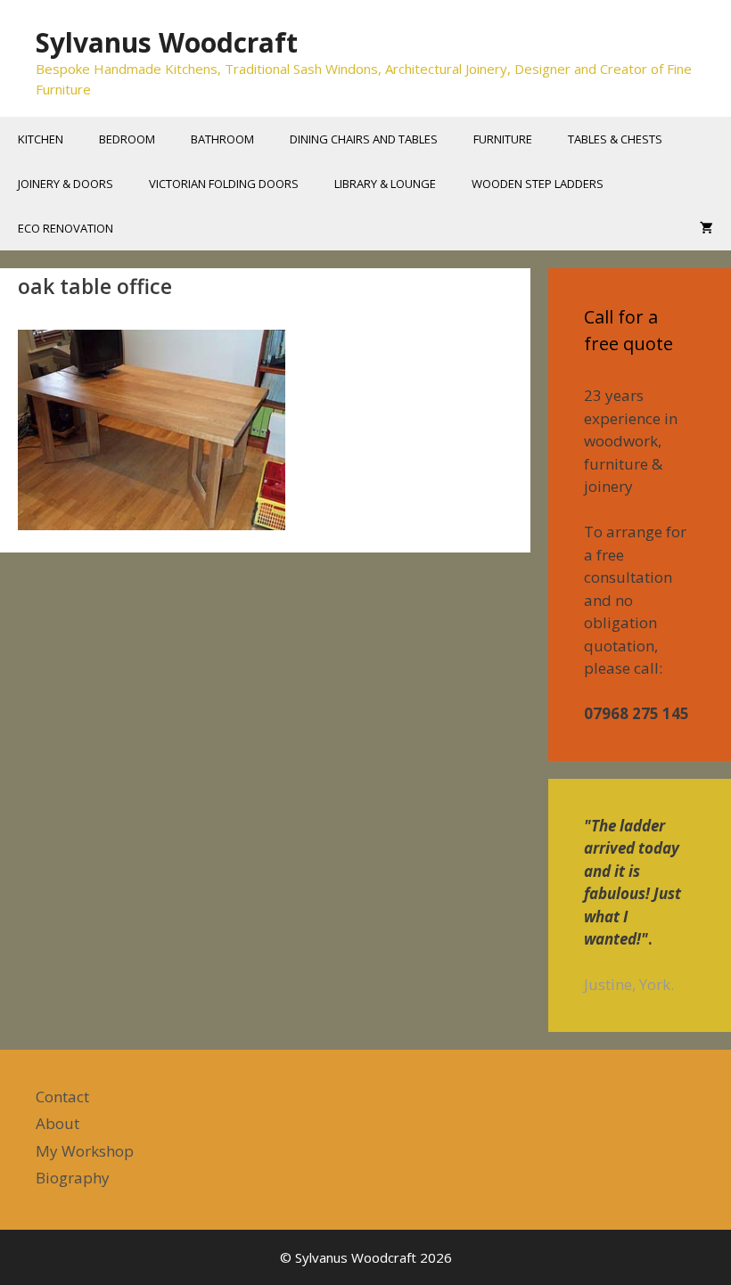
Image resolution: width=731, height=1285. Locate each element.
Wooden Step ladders (538, 184)
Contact (62, 1096)
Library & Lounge (385, 184)
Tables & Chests (615, 139)
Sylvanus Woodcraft (167, 42)
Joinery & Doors (65, 184)
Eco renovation (65, 228)
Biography (73, 1177)
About (57, 1123)
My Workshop (85, 1151)
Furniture (502, 139)
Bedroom (127, 139)
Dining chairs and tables (364, 139)
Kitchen (40, 139)
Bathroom (222, 139)
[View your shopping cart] (706, 228)
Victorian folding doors (224, 184)
